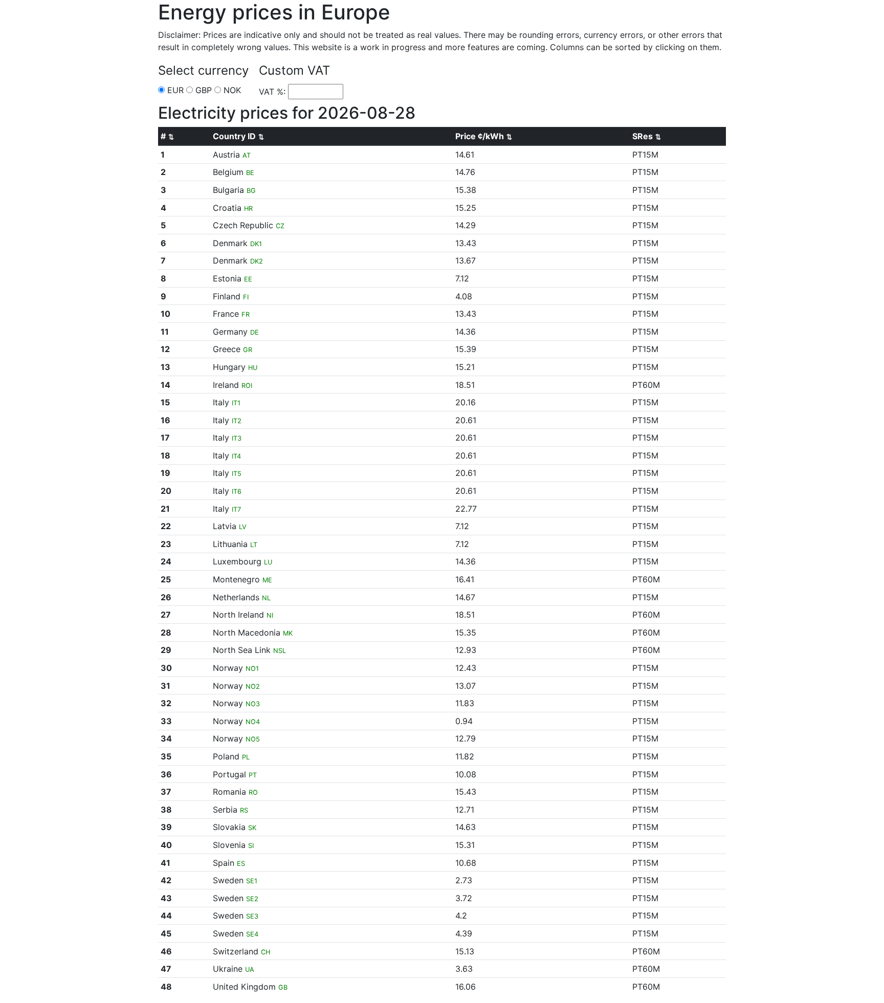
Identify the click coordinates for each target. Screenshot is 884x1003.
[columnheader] (184, 136)
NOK (231, 90)
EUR (174, 90)
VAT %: (273, 91)
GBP (202, 90)
